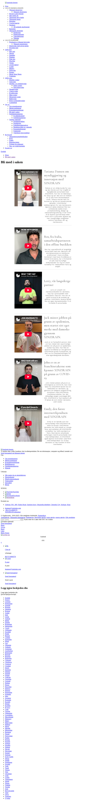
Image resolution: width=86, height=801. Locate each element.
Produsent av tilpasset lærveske (19, 42)
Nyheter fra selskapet (16, 144)
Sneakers (12, 25)
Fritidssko (12, 76)
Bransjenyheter (14, 142)
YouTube (16, 492)
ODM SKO (8, 50)
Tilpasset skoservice (15, 10)
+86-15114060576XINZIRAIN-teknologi (13, 511)
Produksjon (17, 123)
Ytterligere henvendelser (21, 133)
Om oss (7, 104)
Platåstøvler (30, 517)
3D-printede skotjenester (21, 27)
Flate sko (12, 59)
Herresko (12, 21)
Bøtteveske (13, 99)
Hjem (6, 6)
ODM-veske (8, 78)
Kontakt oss (8, 148)
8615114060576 (10, 557)
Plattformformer (18, 34)
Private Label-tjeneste (16, 14)
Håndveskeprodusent (12, 479)
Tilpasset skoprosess (20, 12)
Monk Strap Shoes (15, 74)
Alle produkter (70, 517)
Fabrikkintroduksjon (16, 114)
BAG (11, 138)
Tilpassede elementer (16, 31)
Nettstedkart (42, 515)
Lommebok (13, 102)
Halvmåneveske (18, 87)
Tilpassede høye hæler (16, 17)
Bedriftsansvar (10, 464)
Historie (7, 468)
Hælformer (17, 33)
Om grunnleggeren (15, 106)
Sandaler (12, 55)
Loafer (11, 67)
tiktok (12, 497)
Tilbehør (16, 38)
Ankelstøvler (5, 517)
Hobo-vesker (17, 85)
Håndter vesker (14, 80)
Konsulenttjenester (19, 129)
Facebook (16, 496)
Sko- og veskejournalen (17, 146)
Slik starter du (13, 15)
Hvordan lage (13, 48)
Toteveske (12, 82)
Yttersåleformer (18, 36)
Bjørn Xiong (5, 533)
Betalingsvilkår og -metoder (22, 127)
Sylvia (3, 527)
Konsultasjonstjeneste (16, 110)
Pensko (11, 72)
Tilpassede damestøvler (17, 517)
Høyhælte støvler (40, 517)
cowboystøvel (13, 65)
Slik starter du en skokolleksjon (15, 475)
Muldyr (11, 68)
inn (10, 494)
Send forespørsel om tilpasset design (13, 453)
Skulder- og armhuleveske (18, 84)
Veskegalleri (9, 481)
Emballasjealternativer (20, 125)
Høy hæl (12, 51)
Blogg (7, 485)
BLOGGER (8, 135)
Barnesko (12, 29)
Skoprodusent (9, 477)
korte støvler (51, 517)
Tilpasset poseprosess (20, 44)
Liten (2, 531)
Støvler (11, 53)
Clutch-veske (13, 91)
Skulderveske (13, 89)
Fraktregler (17, 131)
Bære (2, 525)
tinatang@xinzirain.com (13, 508)
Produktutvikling (19, 121)
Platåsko (12, 57)
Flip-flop (12, 61)
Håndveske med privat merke (19, 46)
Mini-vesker (13, 95)
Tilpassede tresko (15, 19)
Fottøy (11, 140)
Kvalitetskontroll (18, 116)
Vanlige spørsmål (15, 119)
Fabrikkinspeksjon (19, 118)
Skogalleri (8, 483)
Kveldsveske (13, 93)
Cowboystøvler (14, 23)
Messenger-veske (15, 97)
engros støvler (60, 517)
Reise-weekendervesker (17, 101)
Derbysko (12, 70)
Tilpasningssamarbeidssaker (18, 136)
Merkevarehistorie (15, 108)
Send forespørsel (6, 523)
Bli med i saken (14, 112)
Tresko (11, 63)
